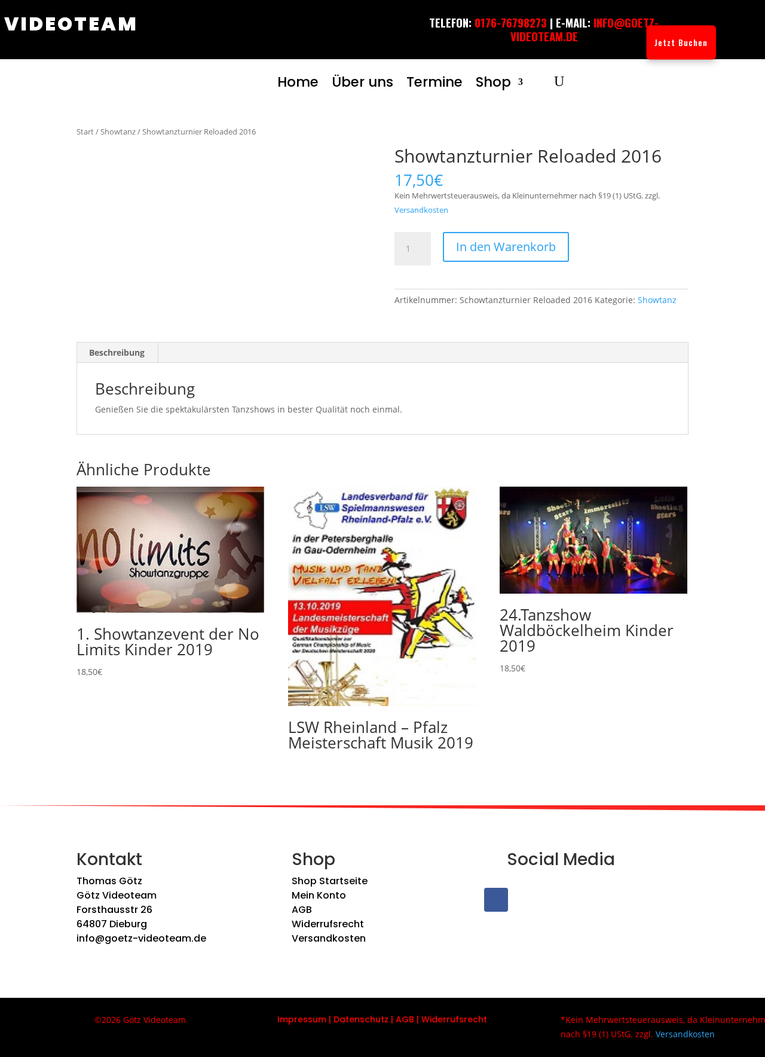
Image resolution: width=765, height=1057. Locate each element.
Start (85, 131)
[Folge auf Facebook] (496, 900)
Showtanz (118, 131)
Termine (434, 81)
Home (298, 81)
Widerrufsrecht (328, 924)
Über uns (362, 81)
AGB (302, 910)
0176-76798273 (511, 22)
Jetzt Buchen (681, 42)
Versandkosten (421, 210)
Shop (493, 81)
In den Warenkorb (506, 247)
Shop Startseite (330, 881)
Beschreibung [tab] (117, 352)
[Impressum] (327, 1019)
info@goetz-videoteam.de (141, 938)
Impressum (301, 1019)
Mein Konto (319, 895)
